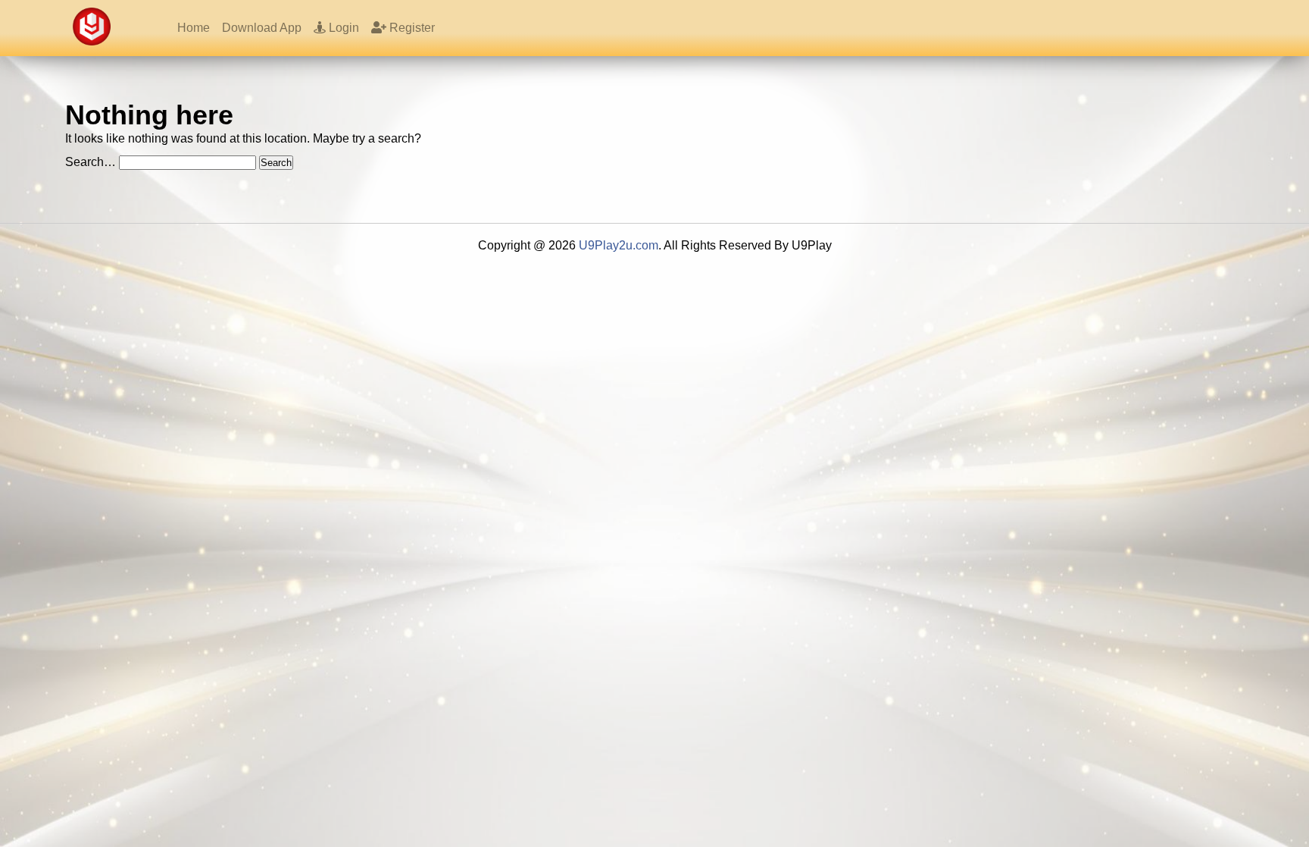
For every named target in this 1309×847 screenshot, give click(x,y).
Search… (90, 161)
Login (342, 27)
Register (410, 27)
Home (193, 27)
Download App (261, 27)
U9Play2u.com (618, 245)
